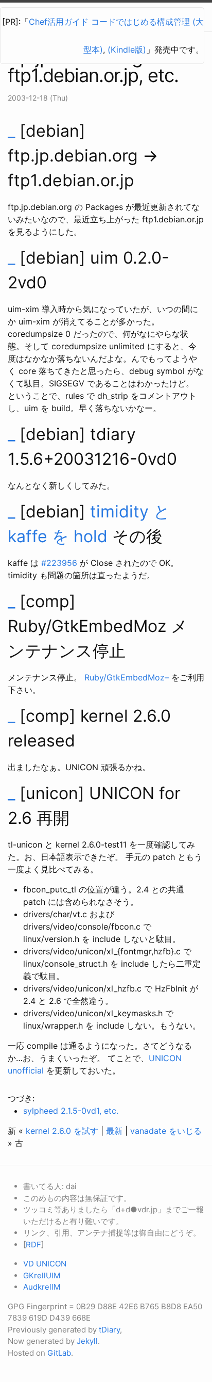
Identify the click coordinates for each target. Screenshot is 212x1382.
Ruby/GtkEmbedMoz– (126, 677)
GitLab (59, 1353)
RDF (33, 1244)
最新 (114, 1131)
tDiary (109, 1330)
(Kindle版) (127, 49)
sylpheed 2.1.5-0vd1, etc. (70, 1110)
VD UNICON (44, 1264)
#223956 (59, 563)
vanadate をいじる (166, 1131)
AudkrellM (41, 1287)
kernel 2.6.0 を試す (62, 1131)
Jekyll (87, 1341)
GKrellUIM (41, 1275)
